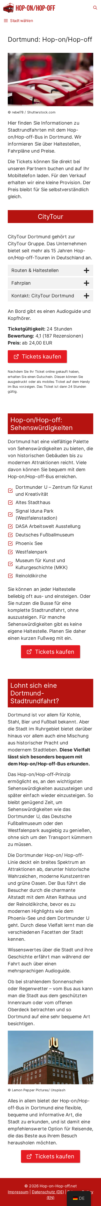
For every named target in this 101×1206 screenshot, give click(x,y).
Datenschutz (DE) (48, 1191)
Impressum (18, 1191)
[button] (95, 8)
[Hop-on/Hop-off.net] (30, 8)
